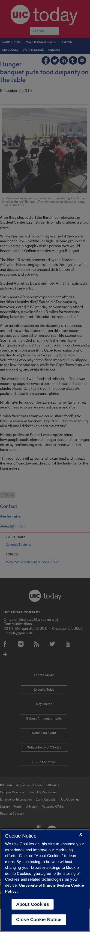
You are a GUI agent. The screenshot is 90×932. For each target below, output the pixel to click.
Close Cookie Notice (39, 919)
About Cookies (32, 904)
